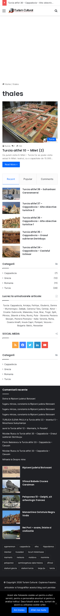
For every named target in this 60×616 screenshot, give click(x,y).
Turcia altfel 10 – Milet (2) (23, 150)
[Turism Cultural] (21, 10)
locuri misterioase (36, 552)
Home (7, 84)
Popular (28, 179)
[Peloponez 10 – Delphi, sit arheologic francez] (11, 501)
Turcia (7, 288)
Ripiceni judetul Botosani (23, 398)
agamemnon (9, 546)
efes (37, 546)
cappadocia (25, 546)
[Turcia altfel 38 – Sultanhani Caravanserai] (11, 194)
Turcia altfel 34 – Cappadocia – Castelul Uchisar (36, 251)
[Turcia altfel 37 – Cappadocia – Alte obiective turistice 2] (11, 208)
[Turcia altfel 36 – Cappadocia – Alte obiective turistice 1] (11, 222)
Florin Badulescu (10, 442)
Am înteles (19, 610)
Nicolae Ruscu (9, 433)
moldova (32, 557)
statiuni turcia (27, 568)
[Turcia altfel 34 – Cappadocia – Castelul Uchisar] (11, 252)
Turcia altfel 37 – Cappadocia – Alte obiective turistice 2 (39, 207)
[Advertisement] (30, 50)
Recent (11, 179)
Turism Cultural (29, 582)
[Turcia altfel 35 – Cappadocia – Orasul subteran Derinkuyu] (11, 237)
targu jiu (41, 568)
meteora (20, 557)
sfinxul (50, 563)
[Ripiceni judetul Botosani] (11, 471)
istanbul (7, 552)
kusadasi (20, 552)
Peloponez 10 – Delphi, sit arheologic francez (37, 498)
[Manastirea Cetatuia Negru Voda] (11, 517)
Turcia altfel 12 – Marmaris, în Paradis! (29, 428)
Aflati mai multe (38, 610)
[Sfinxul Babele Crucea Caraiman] (11, 486)
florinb (7, 146)
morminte (45, 557)
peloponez (9, 563)
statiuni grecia (10, 568)
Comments (47, 179)
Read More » (11, 164)
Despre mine (19, 459)
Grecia (7, 278)
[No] (56, 603)
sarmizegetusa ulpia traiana (30, 563)
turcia (52, 568)
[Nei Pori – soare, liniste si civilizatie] (11, 532)
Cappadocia (10, 273)
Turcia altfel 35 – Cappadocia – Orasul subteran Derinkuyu (35, 235)
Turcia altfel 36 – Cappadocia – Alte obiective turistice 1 (39, 221)
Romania (8, 283)
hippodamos (48, 546)
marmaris (8, 557)
